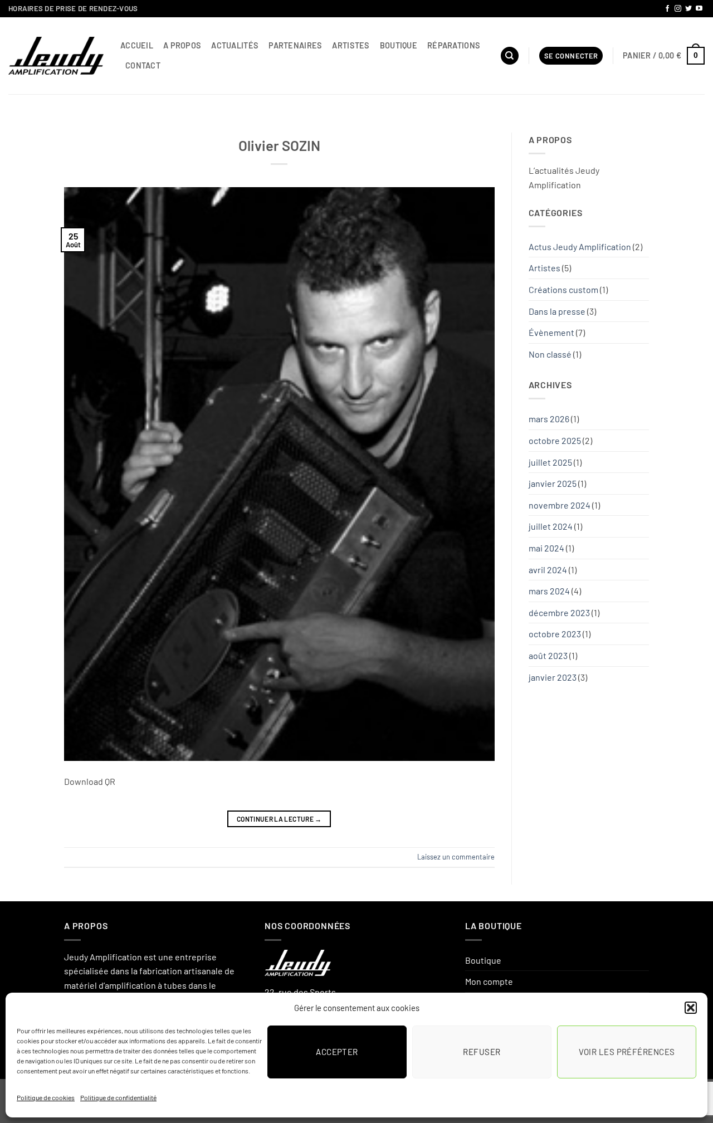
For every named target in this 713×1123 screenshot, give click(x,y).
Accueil (136, 45)
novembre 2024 (559, 505)
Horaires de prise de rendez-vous (73, 8)
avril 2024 (548, 569)
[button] (690, 1007)
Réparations (453, 45)
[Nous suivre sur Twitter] (688, 9)
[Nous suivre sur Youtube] (699, 9)
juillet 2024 (551, 526)
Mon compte (489, 981)
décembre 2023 (559, 612)
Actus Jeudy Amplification (580, 246)
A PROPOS (182, 45)
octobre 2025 (555, 440)
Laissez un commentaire (456, 856)
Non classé (550, 354)
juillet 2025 (550, 462)
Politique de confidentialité (118, 1097)
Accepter (337, 1052)
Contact (142, 65)
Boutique (398, 45)
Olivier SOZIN (279, 145)
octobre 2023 (555, 633)
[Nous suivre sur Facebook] (667, 9)
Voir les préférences (627, 1052)
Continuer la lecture (279, 819)
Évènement (551, 332)
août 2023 (548, 655)
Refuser (481, 1052)
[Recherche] (510, 56)
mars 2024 (549, 590)
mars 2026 (549, 418)
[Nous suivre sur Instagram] (678, 9)
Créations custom (563, 289)
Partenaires (295, 45)
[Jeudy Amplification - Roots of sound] (56, 56)
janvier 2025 (553, 483)
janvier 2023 (553, 677)
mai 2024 (546, 548)
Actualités (234, 45)
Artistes (350, 45)
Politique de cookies (46, 1097)
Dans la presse (557, 311)
